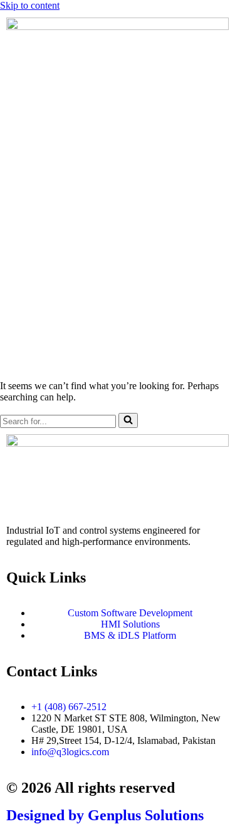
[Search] (128, 420)
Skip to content (30, 5)
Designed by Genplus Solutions (105, 815)
